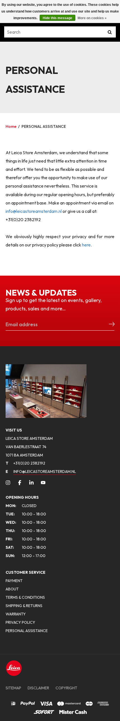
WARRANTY (16, 614)
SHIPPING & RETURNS (24, 605)
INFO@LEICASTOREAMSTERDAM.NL (44, 471)
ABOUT (12, 589)
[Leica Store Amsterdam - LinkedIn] (31, 482)
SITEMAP (13, 687)
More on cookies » (92, 18)
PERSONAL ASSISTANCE (43, 126)
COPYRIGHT (66, 687)
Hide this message (57, 18)
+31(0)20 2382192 (25, 463)
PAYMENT (14, 580)
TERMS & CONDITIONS (25, 597)
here (86, 245)
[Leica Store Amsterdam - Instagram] (8, 482)
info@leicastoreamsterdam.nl (34, 211)
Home (11, 126)
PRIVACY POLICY (20, 622)
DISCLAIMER (38, 687)
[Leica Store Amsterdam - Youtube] (43, 482)
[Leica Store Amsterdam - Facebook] (19, 482)
